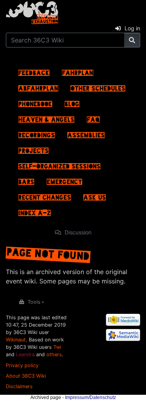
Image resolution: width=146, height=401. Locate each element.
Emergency (64, 179)
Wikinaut (16, 340)
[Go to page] (132, 40)
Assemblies (86, 133)
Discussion (78, 232)
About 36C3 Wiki (26, 376)
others (54, 354)
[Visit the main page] (32, 11)
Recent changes (44, 195)
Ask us (94, 195)
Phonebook (35, 102)
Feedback (33, 70)
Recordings (36, 133)
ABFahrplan (38, 86)
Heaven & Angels (46, 117)
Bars (26, 179)
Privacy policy (22, 365)
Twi (57, 347)
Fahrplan (77, 70)
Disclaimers (19, 386)
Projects (33, 148)
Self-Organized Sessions (59, 164)
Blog (72, 102)
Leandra (25, 354)
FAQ (93, 117)
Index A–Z (34, 211)
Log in (132, 28)
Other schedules (97, 86)
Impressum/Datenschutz (90, 397)
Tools (34, 302)
